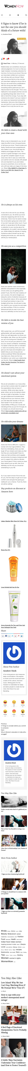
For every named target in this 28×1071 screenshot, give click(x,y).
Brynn (4, 991)
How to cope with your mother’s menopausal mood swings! (12, 997)
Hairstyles (8, 939)
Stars (18, 952)
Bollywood (12, 934)
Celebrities (4, 936)
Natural (6, 949)
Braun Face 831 (5, 550)
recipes (19, 950)
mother (23, 947)
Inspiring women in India (8, 944)
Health (13, 939)
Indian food (5, 942)
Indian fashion (19, 939)
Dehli (16, 936)
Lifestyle (23, 944)
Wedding (20, 955)
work (14, 961)
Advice (13, 931)
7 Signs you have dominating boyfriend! (12, 874)
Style (21, 952)
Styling (24, 952)
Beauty (4, 934)
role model (12, 952)
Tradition (7, 955)
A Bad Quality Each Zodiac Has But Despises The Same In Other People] (13, 362)
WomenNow (7, 961)
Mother (20, 947)
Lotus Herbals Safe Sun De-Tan (10, 587)
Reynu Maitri (6, 1003)
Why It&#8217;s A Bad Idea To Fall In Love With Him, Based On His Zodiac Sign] (14, 170)
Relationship (5, 952)
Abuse (8, 931)
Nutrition (10, 949)
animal (17, 931)
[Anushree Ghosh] (14, 750)
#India (4, 931)
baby (20, 931)
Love (3, 947)
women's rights (15, 958)
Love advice (9, 947)
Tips (3, 955)
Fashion (20, 937)
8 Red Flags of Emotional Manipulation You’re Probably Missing (14, 1030)
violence (14, 955)
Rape (14, 949)
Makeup (15, 947)
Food (3, 939)
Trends (11, 955)
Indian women (16, 942)
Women (5, 958)
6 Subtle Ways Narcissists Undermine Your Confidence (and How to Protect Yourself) (13, 1062)
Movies (2, 949)
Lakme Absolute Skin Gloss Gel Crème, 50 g (13, 521)
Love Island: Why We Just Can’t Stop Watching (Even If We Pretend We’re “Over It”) (13, 985)
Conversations (10, 936)
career (18, 934)
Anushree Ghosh (7, 34)
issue (18, 944)
